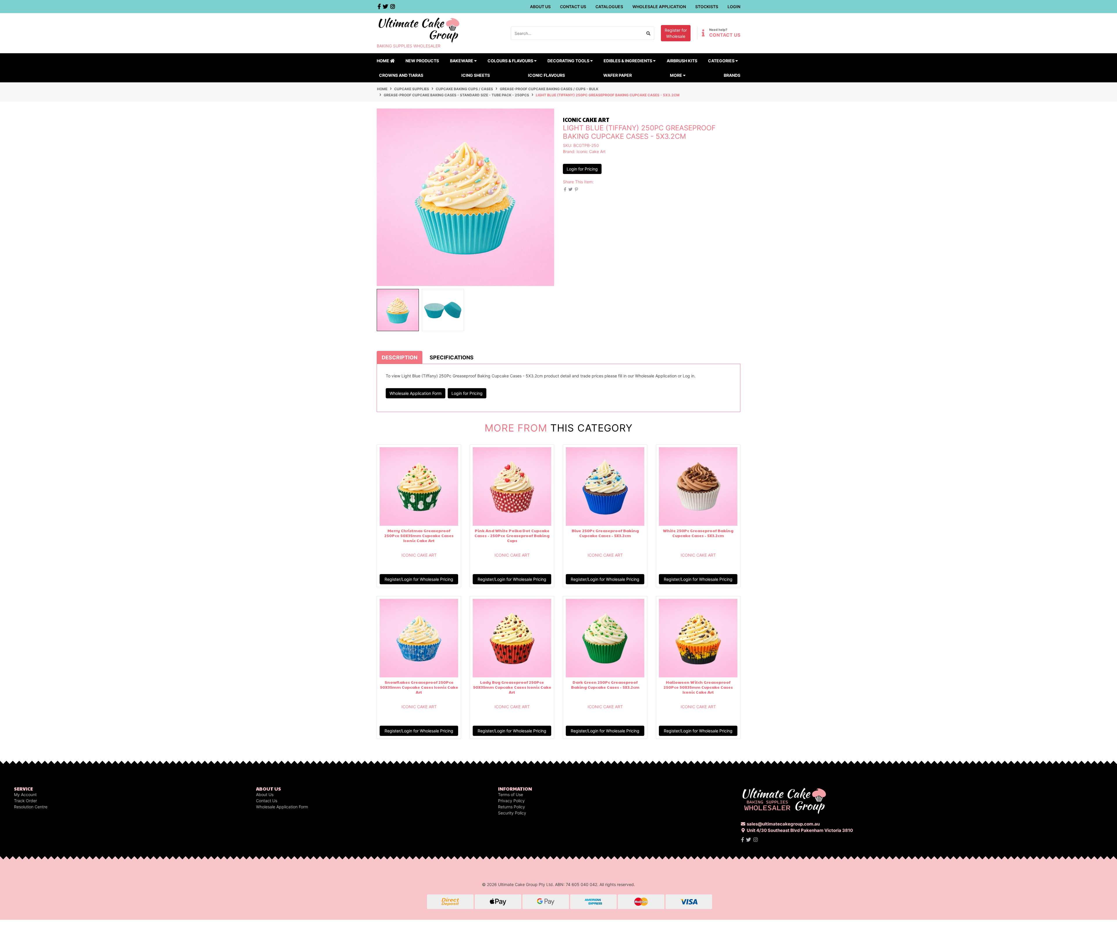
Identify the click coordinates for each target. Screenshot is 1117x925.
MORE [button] (676, 75)
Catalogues (609, 6)
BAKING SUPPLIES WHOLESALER (408, 45)
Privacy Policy (511, 800)
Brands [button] (732, 75)
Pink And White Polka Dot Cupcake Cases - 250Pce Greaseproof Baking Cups (511, 535)
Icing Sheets (475, 75)
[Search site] (648, 33)
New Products (422, 60)
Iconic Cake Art (591, 151)
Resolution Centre (30, 806)
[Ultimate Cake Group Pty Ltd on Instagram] (755, 840)
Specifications (452, 357)
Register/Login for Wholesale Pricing (419, 579)
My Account (25, 794)
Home (383, 60)
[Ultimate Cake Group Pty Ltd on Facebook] (742, 840)
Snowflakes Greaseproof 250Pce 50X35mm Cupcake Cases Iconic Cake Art (419, 687)
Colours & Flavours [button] (511, 60)
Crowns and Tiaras (401, 75)
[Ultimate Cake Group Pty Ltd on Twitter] (748, 840)
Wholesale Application (659, 6)
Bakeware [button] (462, 60)
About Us (540, 6)
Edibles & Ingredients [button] (628, 60)
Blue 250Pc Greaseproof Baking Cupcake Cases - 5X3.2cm (605, 533)
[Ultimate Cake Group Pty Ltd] (419, 29)
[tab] (399, 357)
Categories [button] (721, 60)
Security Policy (512, 812)
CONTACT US (724, 35)
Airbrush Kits (682, 60)
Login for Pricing (582, 168)
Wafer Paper (617, 75)
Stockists (706, 6)
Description (399, 357)
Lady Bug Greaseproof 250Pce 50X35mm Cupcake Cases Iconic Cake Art (512, 687)
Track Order (25, 800)
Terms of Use (510, 794)
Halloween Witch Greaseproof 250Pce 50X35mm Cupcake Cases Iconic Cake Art (698, 687)
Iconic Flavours (546, 75)
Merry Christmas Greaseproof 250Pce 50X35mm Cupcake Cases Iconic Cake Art (418, 535)
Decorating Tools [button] (568, 60)
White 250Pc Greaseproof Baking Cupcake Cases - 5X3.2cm (698, 533)
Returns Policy (511, 806)
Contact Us (573, 6)
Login (734, 6)
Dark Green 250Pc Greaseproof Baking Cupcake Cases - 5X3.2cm (605, 684)
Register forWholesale (676, 33)
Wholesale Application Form (415, 393)
